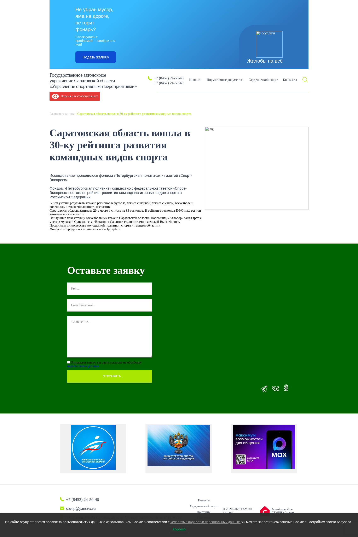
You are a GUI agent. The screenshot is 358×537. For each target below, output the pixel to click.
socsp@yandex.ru (81, 508)
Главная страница (62, 113)
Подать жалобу (95, 57)
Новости (195, 79)
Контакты (290, 79)
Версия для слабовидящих (78, 96)
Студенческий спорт (263, 79)
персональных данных (83, 366)
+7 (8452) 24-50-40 (169, 78)
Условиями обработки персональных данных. (205, 522)
